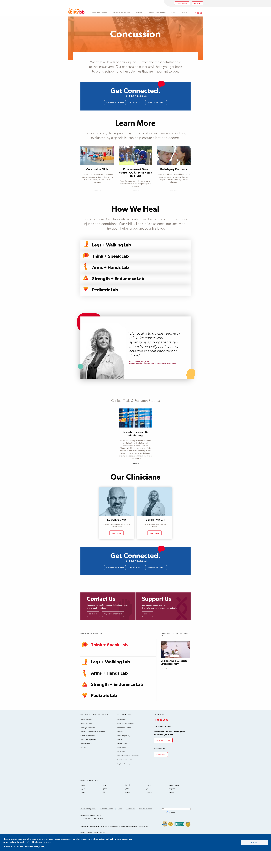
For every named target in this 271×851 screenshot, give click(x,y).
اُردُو (148, 789)
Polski (104, 785)
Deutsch (171, 792)
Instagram (164, 720)
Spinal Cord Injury (86, 724)
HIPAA (120, 809)
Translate (173, 812)
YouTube (158, 720)
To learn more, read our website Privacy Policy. (24, 847)
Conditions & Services (121, 13)
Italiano (82, 792)
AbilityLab (76, 11)
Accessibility (130, 809)
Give (173, 13)
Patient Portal (182, 3)
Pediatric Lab (105, 290)
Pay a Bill (120, 732)
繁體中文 (127, 785)
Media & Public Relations (125, 724)
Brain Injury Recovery (173, 169)
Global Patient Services (124, 760)
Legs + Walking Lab (111, 245)
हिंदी (103, 792)
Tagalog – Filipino (174, 785)
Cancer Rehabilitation (87, 736)
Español (82, 785)
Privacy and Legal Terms (88, 809)
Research (139, 13)
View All (83, 748)
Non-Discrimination (145, 809)
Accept (255, 842)
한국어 (149, 785)
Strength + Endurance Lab (118, 279)
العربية (82, 789)
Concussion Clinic (97, 169)
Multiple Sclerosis (86, 744)
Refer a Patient (135, 102)
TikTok (167, 720)
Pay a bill (197, 3)
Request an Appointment (115, 102)
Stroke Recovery (85, 720)
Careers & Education (157, 13)
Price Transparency (123, 736)
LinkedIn (161, 720)
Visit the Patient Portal (156, 102)
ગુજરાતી (126, 789)
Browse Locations (163, 740)
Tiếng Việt (172, 789)
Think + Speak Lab (110, 256)
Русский (105, 789)
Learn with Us (121, 748)
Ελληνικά (149, 792)
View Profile (116, 533)
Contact (183, 13)
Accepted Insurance (124, 728)
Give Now (147, 614)
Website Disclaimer (106, 809)
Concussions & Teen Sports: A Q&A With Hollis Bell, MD (135, 172)
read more (97, 191)
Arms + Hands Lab (110, 267)
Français (127, 792)
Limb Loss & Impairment (88, 740)
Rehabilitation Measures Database (128, 756)
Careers (119, 740)
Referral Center (122, 744)
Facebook (155, 720)
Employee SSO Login (124, 764)
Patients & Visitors (99, 13)
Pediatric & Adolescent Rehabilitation (92, 732)
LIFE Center (121, 752)
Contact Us (93, 614)
